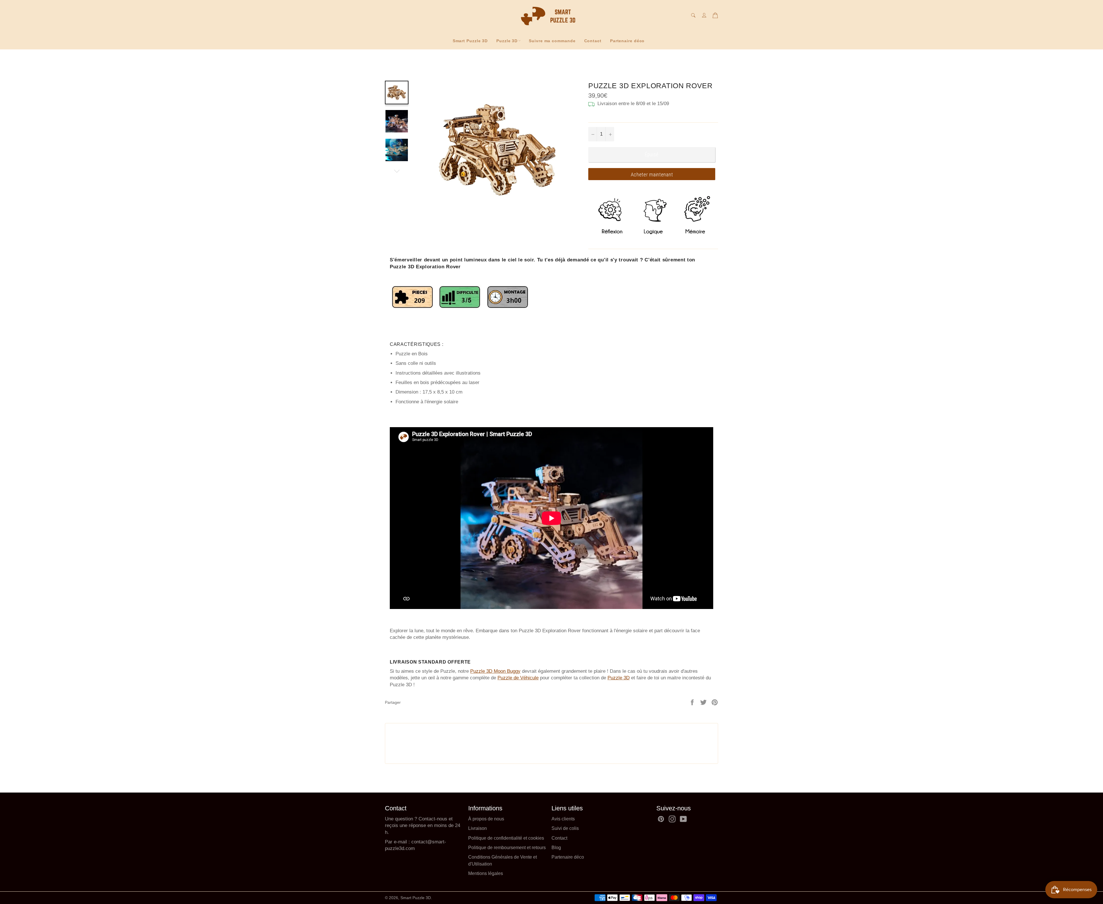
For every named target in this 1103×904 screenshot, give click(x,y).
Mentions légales (485, 873)
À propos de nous (486, 818)
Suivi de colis (565, 828)
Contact (592, 40)
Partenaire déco (627, 40)
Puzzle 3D (507, 40)
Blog (556, 847)
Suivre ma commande (552, 40)
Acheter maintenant (652, 174)
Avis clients (563, 818)
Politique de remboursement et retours (507, 847)
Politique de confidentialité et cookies (506, 838)
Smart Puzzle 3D (470, 40)
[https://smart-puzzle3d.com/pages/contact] (410, 842)
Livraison (477, 828)
